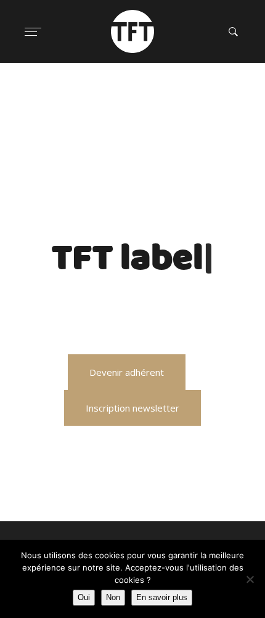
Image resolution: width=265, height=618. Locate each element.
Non (113, 597)
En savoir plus (161, 597)
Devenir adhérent (126, 372)
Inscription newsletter (132, 408)
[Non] (249, 579)
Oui (84, 597)
